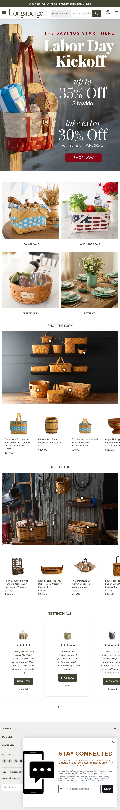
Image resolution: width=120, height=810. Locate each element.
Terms (100, 780)
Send (108, 789)
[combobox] (64, 789)
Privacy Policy (90, 780)
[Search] (96, 13)
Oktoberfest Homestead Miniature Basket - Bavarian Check (85, 442)
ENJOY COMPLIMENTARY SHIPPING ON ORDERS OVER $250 (60, 4)
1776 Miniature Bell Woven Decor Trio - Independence (82, 583)
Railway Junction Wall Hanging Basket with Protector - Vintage (16, 583)
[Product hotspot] (50, 341)
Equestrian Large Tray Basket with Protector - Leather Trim (50, 583)
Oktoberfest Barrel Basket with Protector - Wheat (50, 442)
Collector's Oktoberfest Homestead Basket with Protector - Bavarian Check (17, 444)
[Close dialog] (113, 742)
